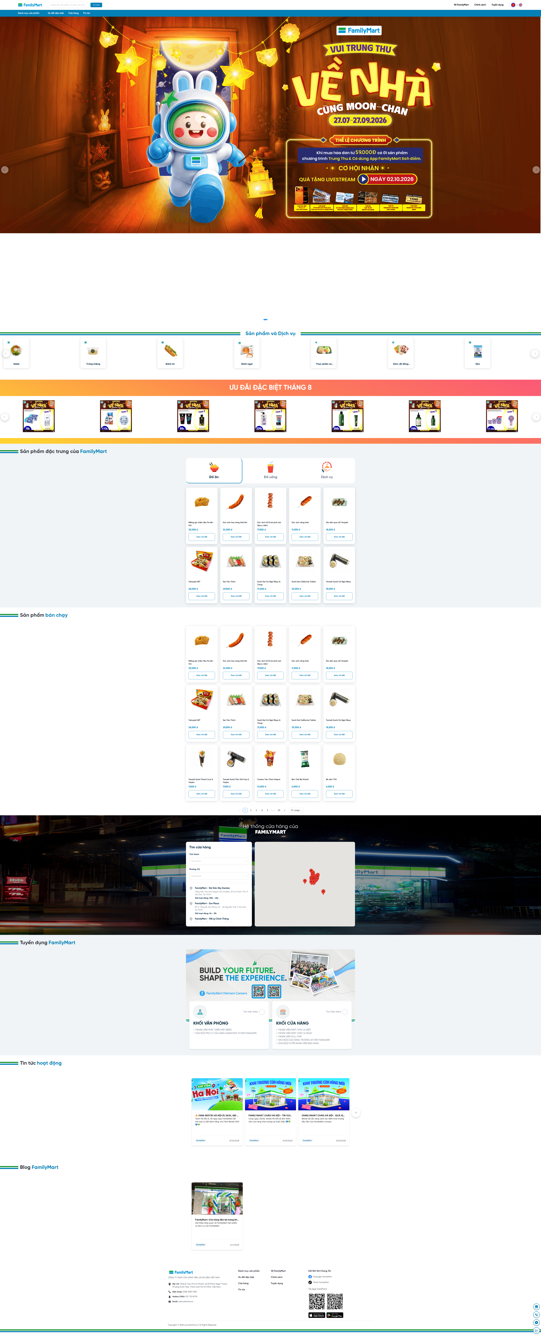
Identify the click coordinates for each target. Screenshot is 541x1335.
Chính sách (480, 5)
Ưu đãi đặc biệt (56, 13)
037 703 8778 (191, 1297)
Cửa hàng (73, 13)
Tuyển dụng (498, 5)
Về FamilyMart (461, 5)
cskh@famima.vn (185, 1302)
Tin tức (86, 13)
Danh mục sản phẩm (249, 1271)
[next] (536, 169)
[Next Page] (284, 810)
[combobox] (217, 861)
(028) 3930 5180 (190, 1292)
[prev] (4, 169)
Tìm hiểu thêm (250, 1012)
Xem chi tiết (201, 537)
